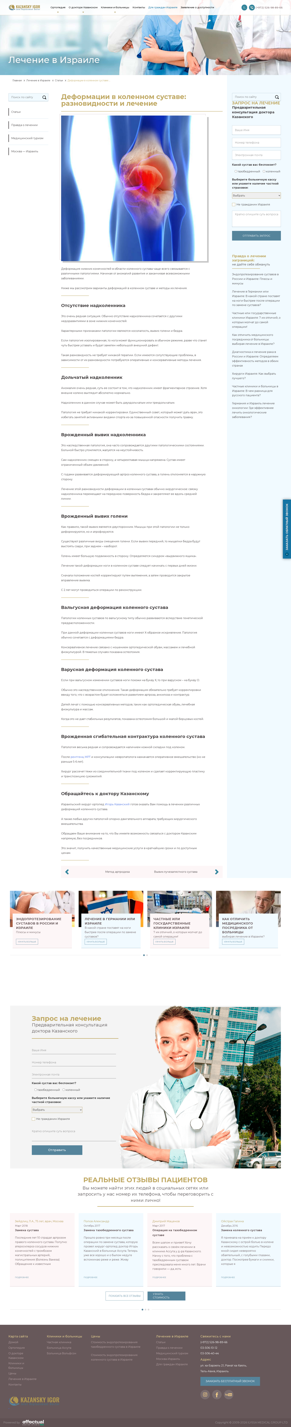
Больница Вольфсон (61, 1353)
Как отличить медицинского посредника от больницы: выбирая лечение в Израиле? (253, 339)
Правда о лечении (24, 125)
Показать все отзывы (125, 1295)
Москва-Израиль (168, 1359)
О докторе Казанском (83, 7)
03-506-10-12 (208, 1347)
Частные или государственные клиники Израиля (171, 923)
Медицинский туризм (27, 138)
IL (244, 7)
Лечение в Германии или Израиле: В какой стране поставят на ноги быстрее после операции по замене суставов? (256, 298)
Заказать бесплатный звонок (230, 1381)
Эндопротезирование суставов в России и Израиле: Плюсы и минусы (255, 279)
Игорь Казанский (117, 804)
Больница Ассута (59, 1347)
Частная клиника (59, 1342)
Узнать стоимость (161, 1296)
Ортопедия (58, 7)
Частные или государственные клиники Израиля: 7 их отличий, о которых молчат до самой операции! (256, 320)
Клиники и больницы (115, 7)
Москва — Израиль (24, 151)
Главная (17, 80)
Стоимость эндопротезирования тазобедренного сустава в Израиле (115, 1344)
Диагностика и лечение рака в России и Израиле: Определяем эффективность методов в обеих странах (255, 358)
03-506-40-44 (209, 1353)
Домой (13, 1342)
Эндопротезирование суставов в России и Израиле (38, 923)
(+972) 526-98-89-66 (213, 1342)
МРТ (88, 757)
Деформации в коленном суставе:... (89, 80)
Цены (12, 1373)
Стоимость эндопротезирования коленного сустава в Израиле (114, 1357)
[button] (143, 955)
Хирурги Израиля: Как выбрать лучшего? (254, 376)
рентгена (77, 757)
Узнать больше (27, 941)
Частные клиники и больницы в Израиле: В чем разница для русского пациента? (255, 391)
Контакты (139, 7)
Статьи (59, 80)
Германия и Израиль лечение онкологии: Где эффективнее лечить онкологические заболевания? (253, 410)
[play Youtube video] (248, 1249)
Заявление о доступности (197, 7)
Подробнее (22, 1277)
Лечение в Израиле (38, 80)
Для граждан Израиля (162, 7)
